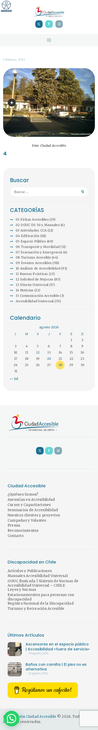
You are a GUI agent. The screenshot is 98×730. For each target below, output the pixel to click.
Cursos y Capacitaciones (29, 505)
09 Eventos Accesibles (34, 263)
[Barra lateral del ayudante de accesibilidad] (6, 6)
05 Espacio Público (31, 241)
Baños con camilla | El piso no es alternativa (56, 667)
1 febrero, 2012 (14, 59)
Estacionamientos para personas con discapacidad (41, 597)
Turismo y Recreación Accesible (36, 608)
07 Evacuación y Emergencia (39, 252)
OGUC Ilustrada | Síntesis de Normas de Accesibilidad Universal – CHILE (43, 583)
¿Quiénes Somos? (23, 494)
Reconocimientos (23, 530)
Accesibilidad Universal (35, 301)
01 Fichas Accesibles (32, 219)
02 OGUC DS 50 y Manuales (38, 225)
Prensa (14, 525)
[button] (11, 718)
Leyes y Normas (22, 589)
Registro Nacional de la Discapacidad (41, 603)
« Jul (14, 379)
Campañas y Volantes (27, 520)
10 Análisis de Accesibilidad (38, 268)
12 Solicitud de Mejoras (34, 279)
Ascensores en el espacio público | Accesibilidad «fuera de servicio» (58, 646)
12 (37, 352)
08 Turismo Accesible (33, 257)
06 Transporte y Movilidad (38, 247)
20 (49, 359)
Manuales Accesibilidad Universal (38, 576)
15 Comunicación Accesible (37, 296)
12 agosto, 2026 (38, 673)
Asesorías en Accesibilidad (31, 499)
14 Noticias (25, 290)
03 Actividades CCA (31, 230)
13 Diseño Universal (32, 285)
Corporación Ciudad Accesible (29, 716)
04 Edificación (27, 236)
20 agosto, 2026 (38, 653)
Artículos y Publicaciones (30, 571)
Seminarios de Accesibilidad (33, 510)
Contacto (16, 536)
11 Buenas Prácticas (32, 274)
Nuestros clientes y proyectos (34, 515)
